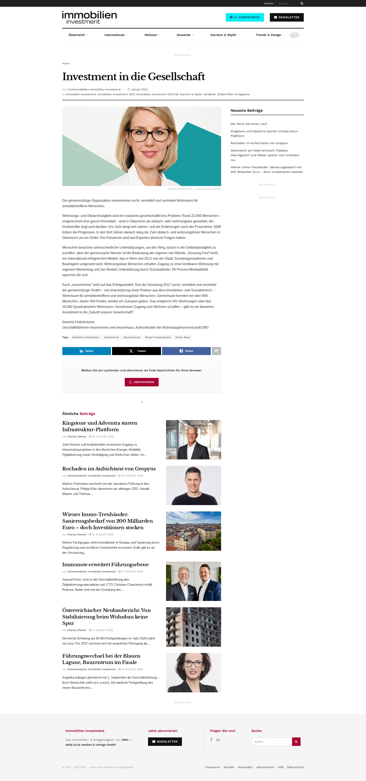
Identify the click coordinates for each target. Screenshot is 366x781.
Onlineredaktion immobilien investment (94, 89)
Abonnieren (144, 382)
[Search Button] (301, 3)
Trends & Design (268, 35)
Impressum (212, 767)
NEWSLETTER (288, 17)
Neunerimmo (132, 337)
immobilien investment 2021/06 (157, 94)
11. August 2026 (102, 630)
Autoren (269, 3)
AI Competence (246, 17)
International (114, 35)
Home (65, 63)
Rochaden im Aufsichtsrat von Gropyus (108, 469)
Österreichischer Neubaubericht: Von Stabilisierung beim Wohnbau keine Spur (106, 616)
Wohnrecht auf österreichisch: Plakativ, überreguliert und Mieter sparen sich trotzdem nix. (265, 155)
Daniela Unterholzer (85, 337)
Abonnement (265, 767)
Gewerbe (184, 35)
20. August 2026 (102, 436)
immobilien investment (80, 94)
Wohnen (150, 35)
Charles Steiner (76, 436)
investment (111, 337)
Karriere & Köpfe (223, 35)
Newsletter (245, 767)
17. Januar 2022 (138, 89)
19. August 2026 (102, 534)
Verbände (209, 94)
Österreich (77, 35)
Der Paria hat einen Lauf (249, 123)
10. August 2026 (132, 669)
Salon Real (182, 337)
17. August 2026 (132, 571)
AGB (280, 767)
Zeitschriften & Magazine (233, 94)
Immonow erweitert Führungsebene (105, 564)
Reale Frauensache (158, 337)
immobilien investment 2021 (116, 94)
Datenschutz (295, 767)
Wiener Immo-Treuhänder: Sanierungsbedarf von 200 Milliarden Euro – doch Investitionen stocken (107, 521)
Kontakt (229, 767)
